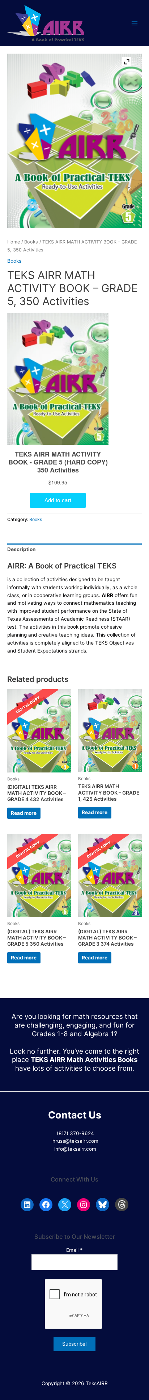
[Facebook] (45, 1204)
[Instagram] (83, 1204)
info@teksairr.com (75, 1149)
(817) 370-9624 (75, 1133)
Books (31, 242)
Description (21, 549)
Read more (24, 813)
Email (74, 1250)
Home (13, 242)
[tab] (74, 550)
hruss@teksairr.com (75, 1141)
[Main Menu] (135, 23)
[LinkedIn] (27, 1204)
